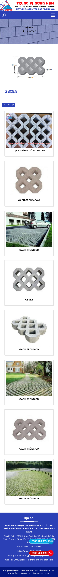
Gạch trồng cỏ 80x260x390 (29, 150)
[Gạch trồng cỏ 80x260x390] (29, 130)
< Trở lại (9, 104)
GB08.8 (29, 299)
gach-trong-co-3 (29, 200)
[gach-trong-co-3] (29, 180)
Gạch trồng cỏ (29, 250)
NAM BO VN (49, 571)
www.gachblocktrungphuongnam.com (33, 560)
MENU (53, 15)
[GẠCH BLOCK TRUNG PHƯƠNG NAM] (23, 31)
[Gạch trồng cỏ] (29, 229)
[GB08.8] (29, 68)
